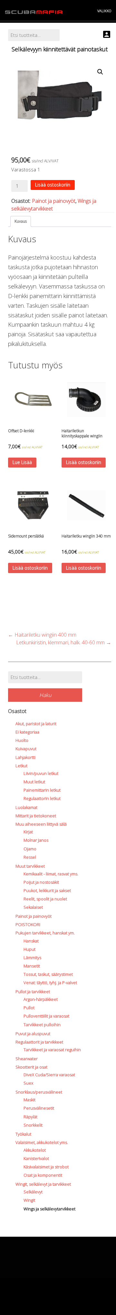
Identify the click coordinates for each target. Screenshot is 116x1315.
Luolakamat (26, 807)
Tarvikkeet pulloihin (42, 1024)
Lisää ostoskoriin (52, 185)
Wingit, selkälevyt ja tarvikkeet (43, 1184)
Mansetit (32, 966)
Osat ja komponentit (43, 1175)
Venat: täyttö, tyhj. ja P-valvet (50, 982)
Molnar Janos (36, 840)
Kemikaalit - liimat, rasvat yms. (51, 874)
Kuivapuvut (25, 749)
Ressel (30, 857)
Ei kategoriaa (27, 732)
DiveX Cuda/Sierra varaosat (49, 1075)
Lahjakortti (25, 757)
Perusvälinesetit (39, 1108)
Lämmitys (32, 957)
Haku (45, 695)
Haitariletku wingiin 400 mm (42, 634)
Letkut (21, 766)
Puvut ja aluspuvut (32, 1033)
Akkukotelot (35, 1150)
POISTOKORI (27, 924)
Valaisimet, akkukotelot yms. (41, 1142)
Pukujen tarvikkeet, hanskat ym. (45, 933)
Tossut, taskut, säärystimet (48, 974)
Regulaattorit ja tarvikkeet (39, 1042)
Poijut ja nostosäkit (41, 882)
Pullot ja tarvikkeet (32, 991)
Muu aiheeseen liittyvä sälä (41, 824)
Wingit (29, 1200)
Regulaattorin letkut (42, 798)
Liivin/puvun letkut (41, 773)
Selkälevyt (33, 1192)
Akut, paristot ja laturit (35, 723)
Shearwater (26, 1058)
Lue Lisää (22, 462)
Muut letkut (34, 782)
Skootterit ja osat (31, 1067)
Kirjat (28, 832)
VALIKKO (104, 10)
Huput (29, 949)
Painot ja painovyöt (53, 200)
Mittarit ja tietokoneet (35, 816)
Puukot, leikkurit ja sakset (47, 890)
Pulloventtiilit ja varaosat (46, 1016)
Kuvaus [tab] (21, 221)
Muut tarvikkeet (30, 866)
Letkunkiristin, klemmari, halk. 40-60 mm (63, 642)
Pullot (29, 1007)
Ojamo (30, 849)
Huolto (21, 740)
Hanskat (31, 941)
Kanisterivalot (36, 1158)
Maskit (29, 1100)
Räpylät (30, 1117)
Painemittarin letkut (42, 790)
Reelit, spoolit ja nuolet (45, 899)
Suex (28, 1083)
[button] (100, 72)
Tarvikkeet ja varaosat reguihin (52, 1050)
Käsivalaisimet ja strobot (46, 1167)
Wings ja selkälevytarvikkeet (49, 1209)
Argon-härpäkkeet (41, 999)
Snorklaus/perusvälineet (38, 1092)
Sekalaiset (33, 907)
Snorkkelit (33, 1125)
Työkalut (23, 1134)
